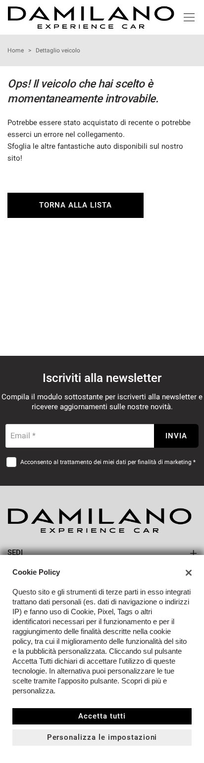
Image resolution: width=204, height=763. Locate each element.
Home (15, 50)
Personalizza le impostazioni (102, 737)
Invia (176, 435)
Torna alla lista (75, 205)
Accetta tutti (101, 716)
